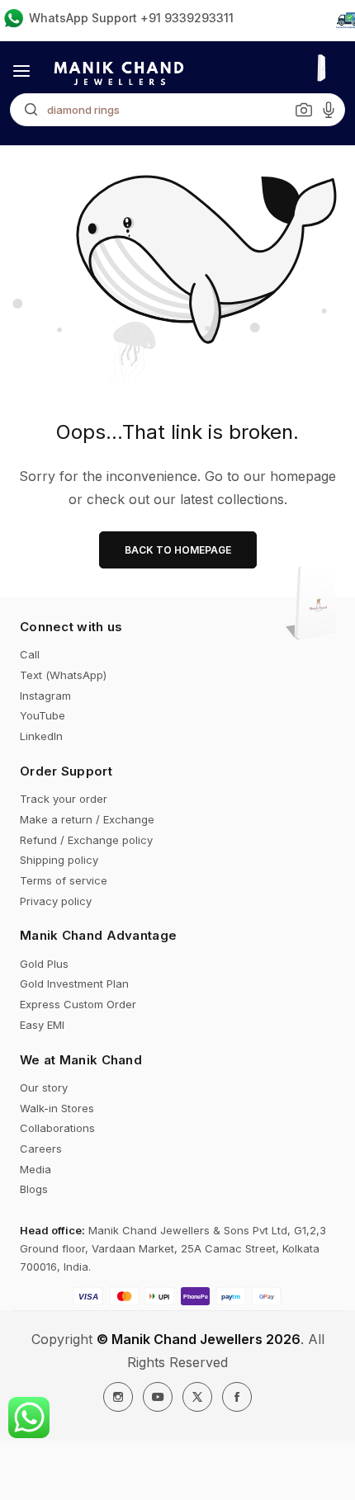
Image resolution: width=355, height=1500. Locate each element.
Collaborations (57, 1127)
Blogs (34, 1189)
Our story (44, 1087)
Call (30, 654)
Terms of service (63, 880)
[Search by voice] (328, 110)
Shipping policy (59, 859)
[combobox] (177, 109)
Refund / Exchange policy (86, 840)
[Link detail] (118, 1397)
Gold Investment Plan (74, 983)
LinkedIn (41, 736)
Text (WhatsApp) (63, 675)
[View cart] (316, 604)
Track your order (63, 798)
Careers (41, 1148)
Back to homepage (178, 550)
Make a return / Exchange (87, 819)
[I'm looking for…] (27, 109)
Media (35, 1169)
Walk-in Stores (57, 1108)
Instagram (45, 695)
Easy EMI (42, 1024)
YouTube (42, 715)
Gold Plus (44, 963)
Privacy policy (56, 901)
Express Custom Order (78, 1004)
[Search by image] (304, 110)
